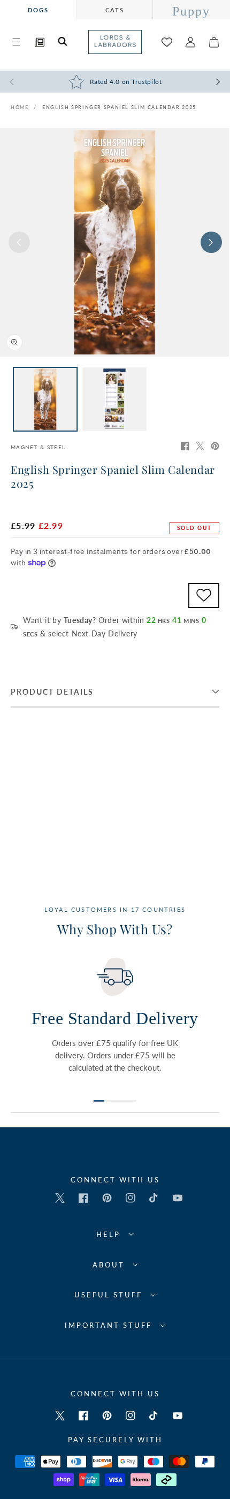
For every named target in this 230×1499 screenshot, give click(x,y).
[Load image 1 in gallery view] (45, 399)
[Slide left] (19, 242)
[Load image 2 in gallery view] (114, 399)
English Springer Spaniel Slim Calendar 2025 (119, 107)
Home (19, 107)
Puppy (191, 11)
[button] (16, 42)
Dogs (38, 9)
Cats (114, 9)
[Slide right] (211, 242)
